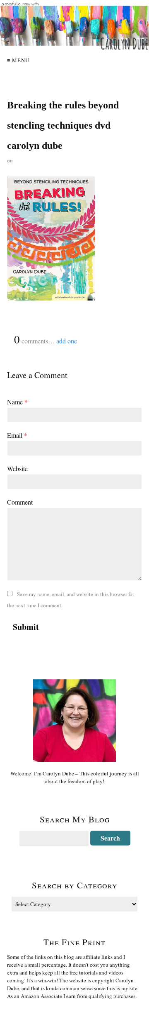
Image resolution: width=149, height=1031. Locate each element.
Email (17, 435)
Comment (20, 502)
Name (17, 401)
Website (17, 468)
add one (66, 340)
